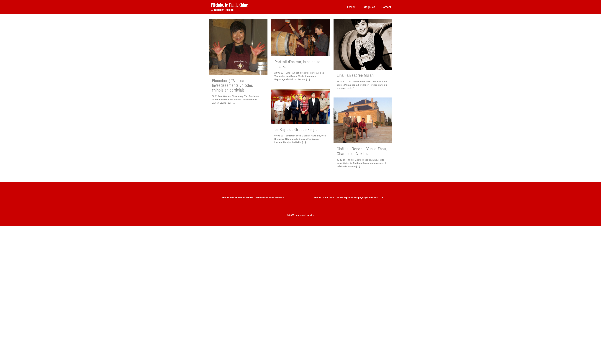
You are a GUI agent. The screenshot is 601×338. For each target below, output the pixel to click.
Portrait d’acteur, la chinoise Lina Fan (297, 64)
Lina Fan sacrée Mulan (355, 75)
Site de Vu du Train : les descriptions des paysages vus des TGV (348, 197)
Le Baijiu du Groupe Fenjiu (295, 129)
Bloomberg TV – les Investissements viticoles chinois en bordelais (232, 85)
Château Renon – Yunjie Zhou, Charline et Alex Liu (362, 151)
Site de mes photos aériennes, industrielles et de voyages (253, 197)
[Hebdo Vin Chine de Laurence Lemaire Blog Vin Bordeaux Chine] (229, 7)
